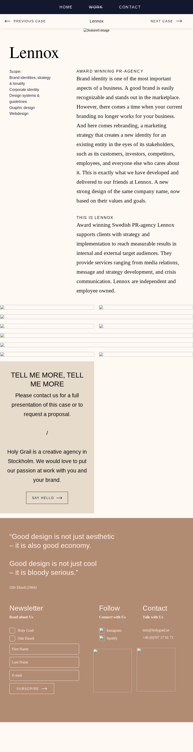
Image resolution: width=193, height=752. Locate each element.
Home (66, 7)
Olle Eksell (27, 668)
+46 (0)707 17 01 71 (158, 668)
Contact (130, 7)
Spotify (113, 668)
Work (96, 7)
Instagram (116, 660)
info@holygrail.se (158, 660)
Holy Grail (27, 660)
